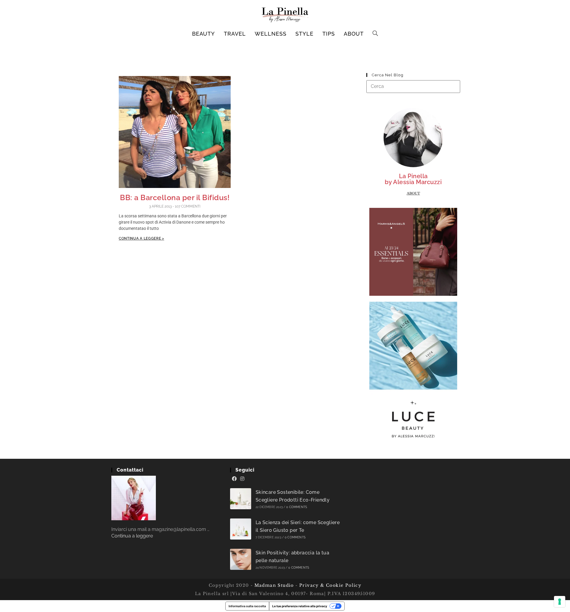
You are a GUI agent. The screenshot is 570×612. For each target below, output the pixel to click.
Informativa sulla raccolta (247, 606)
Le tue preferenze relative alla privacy (299, 606)
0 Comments (296, 507)
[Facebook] (234, 479)
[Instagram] (242, 479)
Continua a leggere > (141, 238)
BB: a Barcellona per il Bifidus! (174, 197)
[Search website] (375, 34)
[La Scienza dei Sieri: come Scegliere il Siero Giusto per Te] (240, 529)
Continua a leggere (132, 536)
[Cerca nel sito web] (413, 86)
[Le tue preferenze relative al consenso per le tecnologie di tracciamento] (559, 601)
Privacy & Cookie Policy (330, 585)
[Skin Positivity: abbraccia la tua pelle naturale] (240, 559)
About (413, 193)
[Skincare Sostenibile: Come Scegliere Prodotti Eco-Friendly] (240, 498)
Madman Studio (273, 585)
